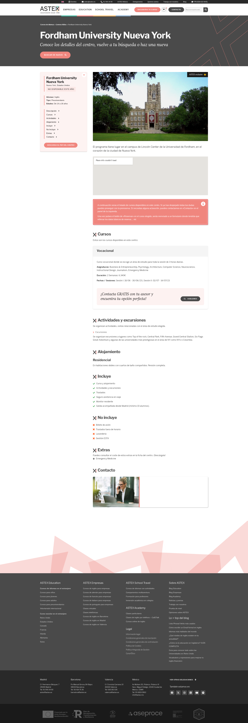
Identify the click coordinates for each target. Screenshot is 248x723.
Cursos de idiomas (47, 25)
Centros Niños (61, 25)
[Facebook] (172, 692)
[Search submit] (205, 9)
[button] (147, 9)
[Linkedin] (190, 692)
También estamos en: (180, 686)
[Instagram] (184, 692)
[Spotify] (203, 692)
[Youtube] (197, 692)
